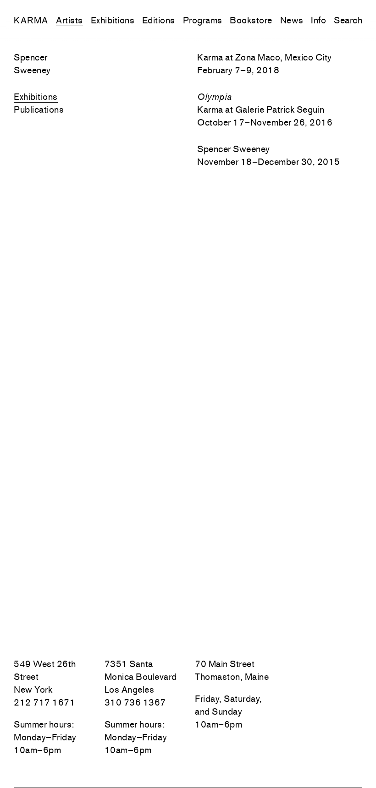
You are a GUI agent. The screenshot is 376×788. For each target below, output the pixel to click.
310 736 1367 (135, 702)
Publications (39, 109)
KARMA (31, 20)
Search (348, 20)
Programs (202, 20)
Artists (69, 20)
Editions (158, 20)
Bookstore (251, 20)
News (292, 20)
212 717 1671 (44, 702)
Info (318, 20)
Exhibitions (113, 20)
